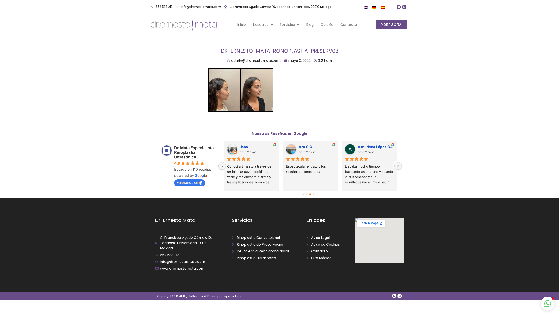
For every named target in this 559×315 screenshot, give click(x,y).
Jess (244, 147)
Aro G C (305, 147)
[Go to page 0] (303, 194)
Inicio (241, 24)
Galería (327, 24)
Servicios (287, 24)
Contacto (348, 24)
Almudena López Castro (375, 147)
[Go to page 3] (313, 194)
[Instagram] (404, 7)
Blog (310, 24)
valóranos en (187, 182)
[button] (548, 304)
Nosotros (260, 24)
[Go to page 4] (316, 194)
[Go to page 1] (306, 194)
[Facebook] (399, 7)
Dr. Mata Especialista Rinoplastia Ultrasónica (194, 152)
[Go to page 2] (310, 194)
